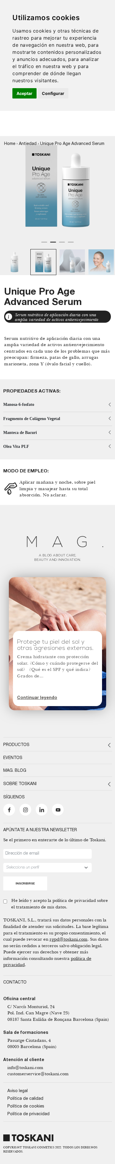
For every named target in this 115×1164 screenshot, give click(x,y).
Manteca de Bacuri (20, 432)
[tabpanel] (57, 186)
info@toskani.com (25, 1067)
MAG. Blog (14, 771)
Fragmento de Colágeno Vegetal (31, 418)
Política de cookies (25, 1107)
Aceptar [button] (24, 93)
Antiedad (28, 144)
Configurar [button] (53, 93)
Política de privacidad (28, 1114)
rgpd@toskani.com (69, 939)
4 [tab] (71, 245)
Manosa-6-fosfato (18, 404)
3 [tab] (62, 245)
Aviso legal (17, 1091)
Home (9, 144)
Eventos (12, 758)
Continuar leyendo (37, 698)
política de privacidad (74, 900)
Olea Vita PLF (16, 446)
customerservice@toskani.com (38, 1073)
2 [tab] (53, 245)
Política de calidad (25, 1099)
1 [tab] (44, 245)
